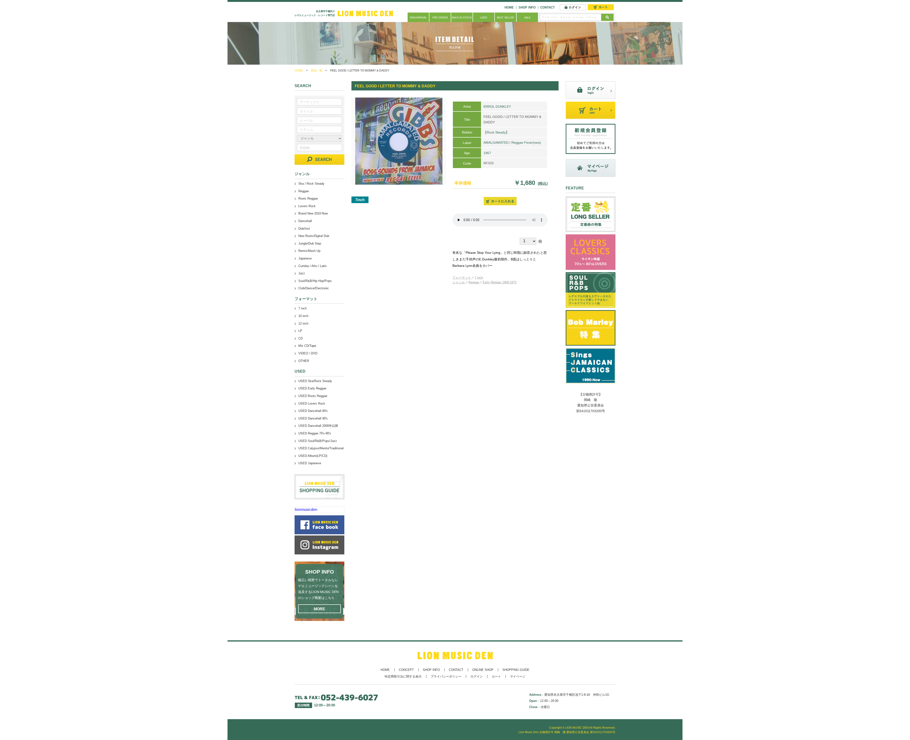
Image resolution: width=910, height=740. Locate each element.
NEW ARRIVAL (418, 17)
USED (483, 17)
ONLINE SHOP (482, 669)
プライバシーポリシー (446, 676)
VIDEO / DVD (307, 353)
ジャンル (459, 282)
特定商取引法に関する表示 (403, 676)
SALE (527, 17)
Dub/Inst (304, 228)
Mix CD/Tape (307, 346)
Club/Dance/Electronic (313, 288)
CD (300, 338)
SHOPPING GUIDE (515, 669)
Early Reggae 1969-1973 (499, 282)
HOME (509, 7)
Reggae (474, 282)
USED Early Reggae (312, 388)
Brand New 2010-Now (313, 213)
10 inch (303, 316)
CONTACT (547, 7)
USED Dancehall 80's (313, 411)
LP (300, 331)
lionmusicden (306, 510)
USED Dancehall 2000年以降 (318, 426)
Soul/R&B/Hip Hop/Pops (315, 281)
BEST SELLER (505, 17)
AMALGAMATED (496, 142)
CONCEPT (406, 669)
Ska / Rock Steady (311, 183)
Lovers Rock (307, 206)
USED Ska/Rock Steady (315, 381)
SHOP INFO (527, 7)
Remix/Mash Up (309, 251)
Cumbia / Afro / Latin (312, 266)
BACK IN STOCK (462, 17)
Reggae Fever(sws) (526, 142)
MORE (319, 609)
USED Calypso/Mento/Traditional (321, 448)
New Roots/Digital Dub (313, 236)
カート (496, 676)
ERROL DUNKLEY (497, 106)
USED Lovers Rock (311, 403)
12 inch (303, 323)
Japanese (305, 258)
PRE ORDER (440, 17)
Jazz (301, 273)
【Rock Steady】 (496, 132)
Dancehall (305, 221)
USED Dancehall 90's (313, 418)
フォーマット (462, 277)
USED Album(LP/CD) (312, 456)
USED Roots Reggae (312, 396)
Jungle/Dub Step (309, 243)
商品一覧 (316, 70)
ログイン (476, 676)
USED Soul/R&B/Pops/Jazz (317, 441)
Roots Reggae (308, 198)
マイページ (517, 676)
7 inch (479, 277)
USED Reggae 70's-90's (314, 433)
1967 (487, 153)
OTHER (303, 361)
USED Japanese (309, 463)
